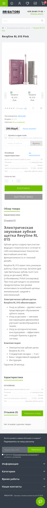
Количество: (10, 176)
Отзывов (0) (10, 220)
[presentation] (5, 95)
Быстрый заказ (23, 196)
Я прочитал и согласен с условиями (21, 455)
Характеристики (12, 214)
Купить (36, 143)
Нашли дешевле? (29, 128)
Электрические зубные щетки (18, 28)
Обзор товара (12, 208)
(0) (25, 108)
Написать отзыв (32, 413)
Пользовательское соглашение (25, 454)
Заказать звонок (36, 14)
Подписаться (36, 450)
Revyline (22, 116)
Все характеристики (34, 154)
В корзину (23, 188)
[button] (20, 3)
